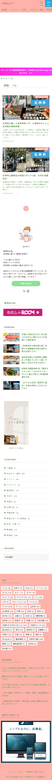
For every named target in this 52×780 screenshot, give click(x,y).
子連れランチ (37, 625)
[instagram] (27, 291)
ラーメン (21, 606)
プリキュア (13, 484)
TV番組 (11, 468)
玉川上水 (7, 639)
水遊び (6, 634)
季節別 (11, 501)
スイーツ (7, 597)
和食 (30, 620)
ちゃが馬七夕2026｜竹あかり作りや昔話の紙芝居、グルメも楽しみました (26, 686)
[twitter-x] (24, 291)
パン (38, 597)
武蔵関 (42, 629)
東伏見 (30, 629)
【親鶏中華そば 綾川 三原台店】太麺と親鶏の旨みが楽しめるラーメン (25, 702)
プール (33, 602)
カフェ (6, 592)
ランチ (7, 606)
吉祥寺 (6, 620)
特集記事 (13, 512)
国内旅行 (13, 490)
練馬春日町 (19, 643)
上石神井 (7, 611)
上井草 (34, 606)
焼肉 (38, 634)
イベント (13, 479)
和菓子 (19, 620)
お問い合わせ (26, 283)
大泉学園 (42, 620)
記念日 (32, 643)
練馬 (6, 643)
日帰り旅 (12, 507)
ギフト (30, 592)
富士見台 (7, 629)
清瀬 (29, 634)
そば (29, 588)
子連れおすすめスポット (14, 625)
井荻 (30, 611)
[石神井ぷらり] (8, 3)
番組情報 (21, 639)
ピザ (5, 602)
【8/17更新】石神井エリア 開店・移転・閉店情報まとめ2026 (26, 694)
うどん (6, 588)
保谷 (40, 611)
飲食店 (12, 535)
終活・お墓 (13, 524)
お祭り (18, 588)
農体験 (12, 529)
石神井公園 (36, 639)
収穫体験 (40, 615)
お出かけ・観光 (16, 473)
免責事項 (29, 772)
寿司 (19, 629)
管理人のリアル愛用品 (18, 518)
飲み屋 (6, 648)
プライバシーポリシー (16, 772)
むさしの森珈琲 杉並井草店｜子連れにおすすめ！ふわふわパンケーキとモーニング (26, 669)
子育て (12, 496)
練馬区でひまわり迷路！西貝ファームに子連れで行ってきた (25, 677)
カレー (19, 592)
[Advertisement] (26, 40)
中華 (20, 611)
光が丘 (6, 615)
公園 (18, 615)
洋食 (18, 634)
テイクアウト (24, 597)
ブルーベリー (19, 602)
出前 (29, 615)
